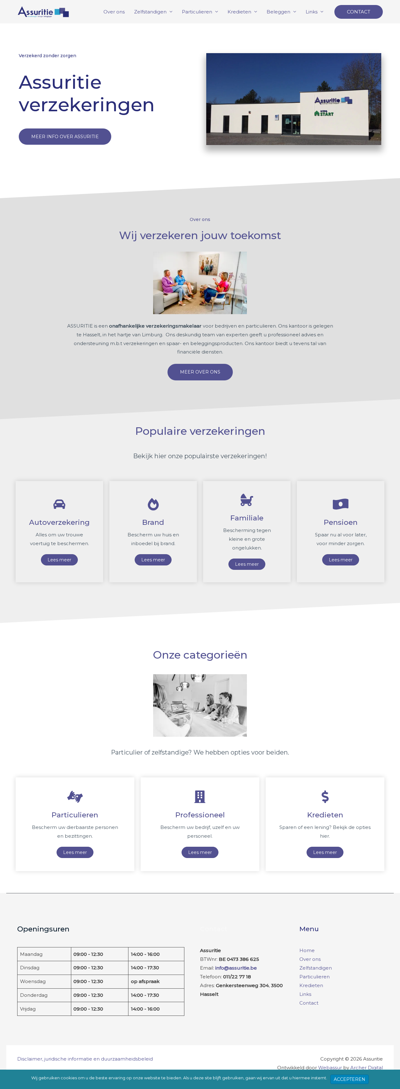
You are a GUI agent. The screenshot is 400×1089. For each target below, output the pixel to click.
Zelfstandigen (150, 12)
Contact (308, 1003)
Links (312, 12)
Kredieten (239, 12)
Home (307, 950)
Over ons (114, 12)
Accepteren (349, 1079)
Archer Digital (366, 1068)
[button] (358, 12)
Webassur (330, 1068)
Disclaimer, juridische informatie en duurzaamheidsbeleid (85, 1059)
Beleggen (278, 12)
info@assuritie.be (236, 968)
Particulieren (197, 12)
